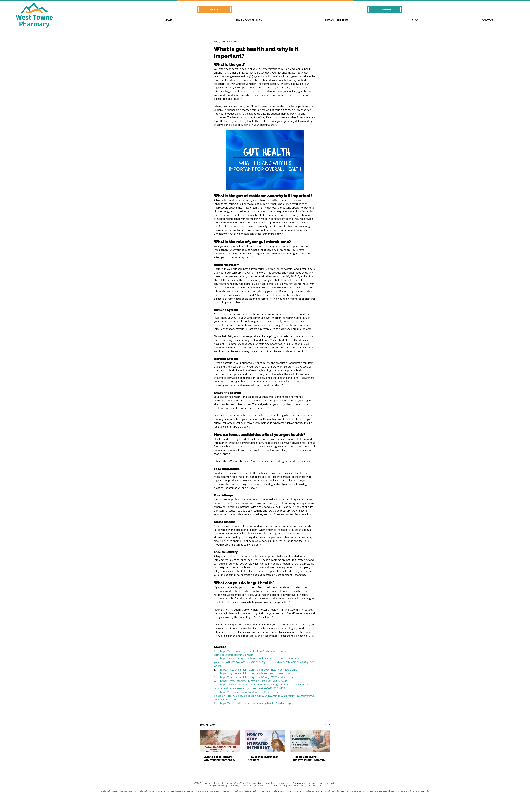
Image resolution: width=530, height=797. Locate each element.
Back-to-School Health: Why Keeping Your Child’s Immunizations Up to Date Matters (219, 758)
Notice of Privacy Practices (252, 785)
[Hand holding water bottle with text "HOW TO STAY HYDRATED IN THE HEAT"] (265, 741)
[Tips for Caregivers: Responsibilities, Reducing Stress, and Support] (310, 741)
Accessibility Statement (275, 785)
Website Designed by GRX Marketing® (304, 785)
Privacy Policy (233, 785)
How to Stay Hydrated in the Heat (263, 758)
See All (327, 724)
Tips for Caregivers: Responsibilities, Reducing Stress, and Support (309, 758)
